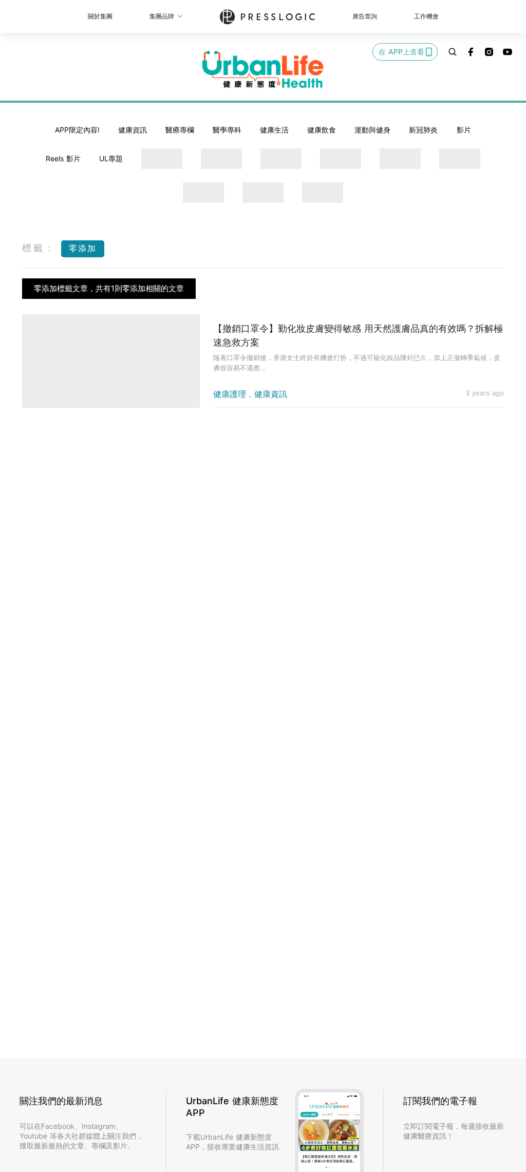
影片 (464, 129)
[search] (452, 51)
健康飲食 (321, 129)
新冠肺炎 (423, 129)
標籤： (39, 247)
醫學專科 (227, 129)
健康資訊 (132, 129)
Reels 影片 (63, 158)
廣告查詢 (364, 16)
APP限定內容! (77, 129)
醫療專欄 (179, 129)
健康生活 (274, 129)
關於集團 (100, 16)
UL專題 (111, 158)
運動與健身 (372, 129)
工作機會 (426, 16)
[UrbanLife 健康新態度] (263, 69)
